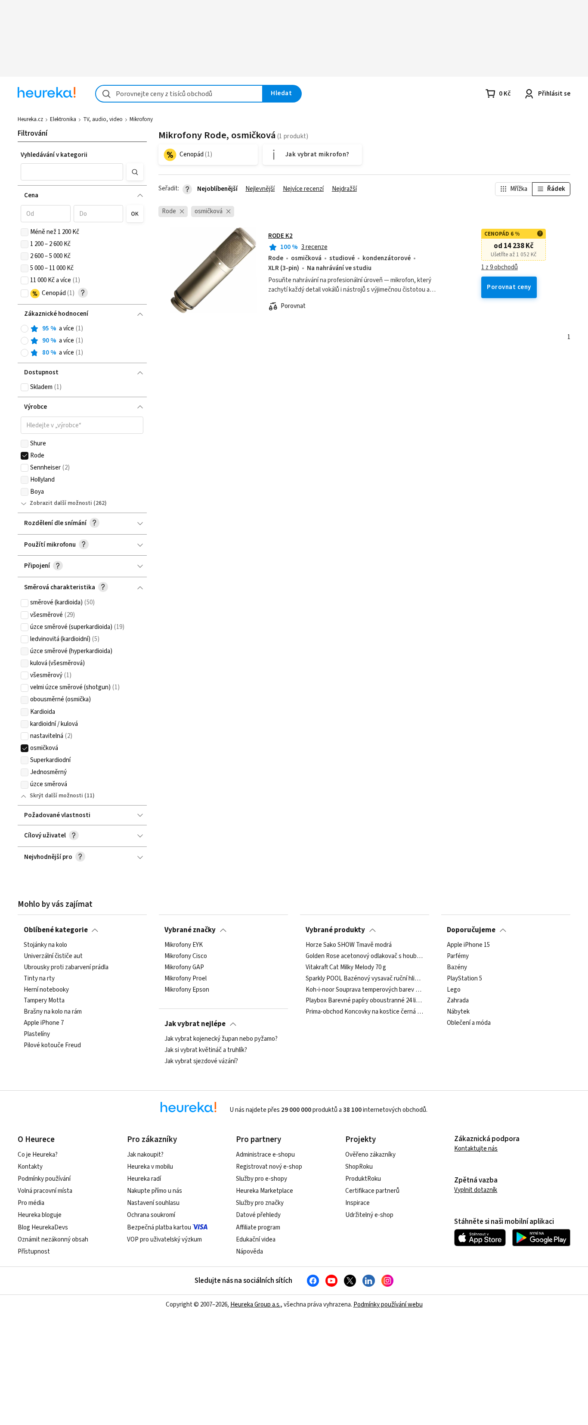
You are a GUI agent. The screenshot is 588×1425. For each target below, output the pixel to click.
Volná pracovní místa (45, 1190)
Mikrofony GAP (184, 967)
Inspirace (357, 1202)
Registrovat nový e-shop (269, 1166)
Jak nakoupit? (145, 1154)
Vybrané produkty (335, 930)
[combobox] (179, 94)
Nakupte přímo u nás (154, 1190)
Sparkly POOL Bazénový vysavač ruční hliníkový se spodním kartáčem (364, 978)
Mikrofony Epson (186, 989)
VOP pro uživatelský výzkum (164, 1239)
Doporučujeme (471, 930)
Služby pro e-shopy (261, 1178)
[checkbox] (24, 232)
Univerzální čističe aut (53, 956)
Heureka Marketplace (264, 1190)
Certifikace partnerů (372, 1190)
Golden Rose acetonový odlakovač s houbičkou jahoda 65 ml (364, 956)
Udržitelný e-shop (369, 1215)
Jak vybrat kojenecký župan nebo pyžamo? (221, 1039)
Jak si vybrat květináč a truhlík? (205, 1050)
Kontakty (30, 1166)
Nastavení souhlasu (153, 1202)
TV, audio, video (103, 119)
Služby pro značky (260, 1202)
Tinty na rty (39, 978)
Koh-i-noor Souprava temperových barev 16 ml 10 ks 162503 (364, 989)
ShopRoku (359, 1166)
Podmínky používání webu (388, 1304)
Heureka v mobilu (150, 1166)
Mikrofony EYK (183, 945)
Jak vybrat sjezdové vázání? (201, 1061)
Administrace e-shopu (265, 1154)
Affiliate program (258, 1227)
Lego (454, 989)
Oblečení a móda (469, 1023)
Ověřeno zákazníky (370, 1154)
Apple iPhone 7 (44, 1023)
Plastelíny (37, 1034)
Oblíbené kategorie (56, 930)
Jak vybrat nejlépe (195, 1024)
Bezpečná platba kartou (159, 1227)
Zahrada (458, 1000)
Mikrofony (141, 119)
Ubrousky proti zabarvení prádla (66, 967)
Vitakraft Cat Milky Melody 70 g (346, 967)
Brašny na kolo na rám (53, 1012)
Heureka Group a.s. (255, 1304)
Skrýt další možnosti (56, 796)
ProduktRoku (363, 1178)
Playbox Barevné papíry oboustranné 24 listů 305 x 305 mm (364, 1000)
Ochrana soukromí (151, 1215)
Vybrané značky (190, 930)
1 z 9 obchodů (499, 267)
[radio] (24, 329)
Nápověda (249, 1251)
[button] (72, 171)
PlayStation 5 (464, 978)
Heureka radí (144, 1178)
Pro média (31, 1202)
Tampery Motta (44, 1000)
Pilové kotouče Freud (52, 1045)
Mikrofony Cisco (185, 956)
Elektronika (63, 119)
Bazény (457, 967)
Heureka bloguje (40, 1215)
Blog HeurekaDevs (43, 1227)
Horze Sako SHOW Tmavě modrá (349, 945)
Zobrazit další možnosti (61, 503)
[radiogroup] (82, 341)
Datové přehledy (258, 1215)
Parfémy (458, 956)
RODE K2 (280, 235)
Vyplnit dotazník (475, 1190)
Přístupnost (34, 1251)
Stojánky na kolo (45, 945)
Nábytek (458, 1012)
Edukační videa (255, 1239)
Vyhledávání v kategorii (54, 154)
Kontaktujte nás (476, 1148)
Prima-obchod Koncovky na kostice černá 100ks (364, 1012)
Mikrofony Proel (185, 978)
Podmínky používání (44, 1178)
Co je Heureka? (38, 1154)
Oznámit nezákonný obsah (53, 1239)
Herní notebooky (46, 989)
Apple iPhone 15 (468, 945)
